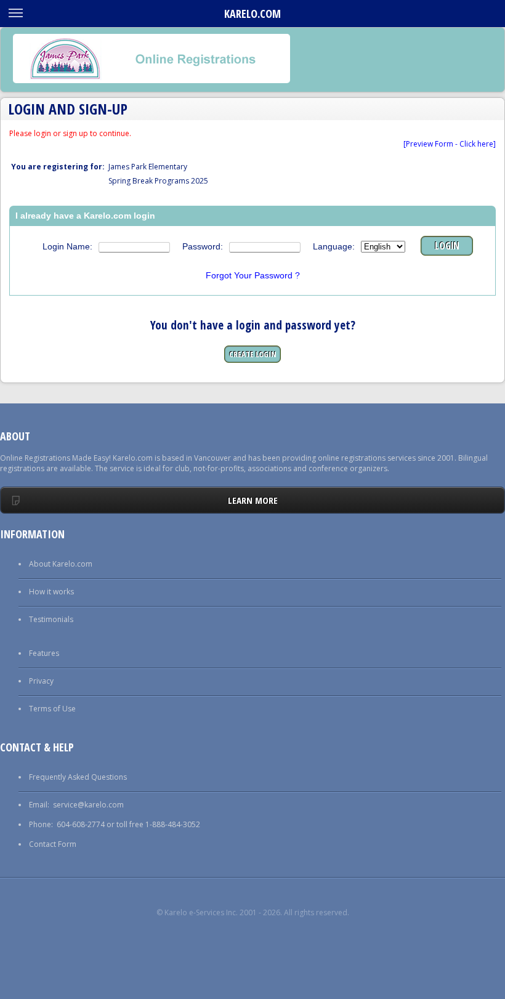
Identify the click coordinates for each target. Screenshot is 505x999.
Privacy (41, 681)
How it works (51, 591)
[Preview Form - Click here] (449, 144)
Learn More (253, 500)
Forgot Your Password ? (253, 275)
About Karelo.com (60, 564)
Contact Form (52, 844)
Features (44, 653)
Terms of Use (52, 708)
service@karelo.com (88, 804)
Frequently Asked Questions (78, 777)
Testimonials (51, 619)
